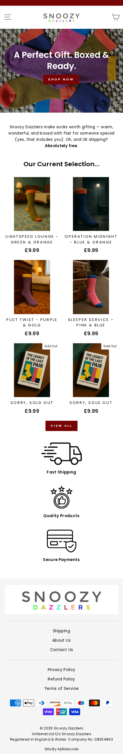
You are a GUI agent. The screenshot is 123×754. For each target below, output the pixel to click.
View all (61, 425)
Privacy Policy (62, 669)
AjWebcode (67, 749)
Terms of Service (61, 688)
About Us (61, 640)
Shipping (61, 631)
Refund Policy (61, 679)
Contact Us (61, 650)
